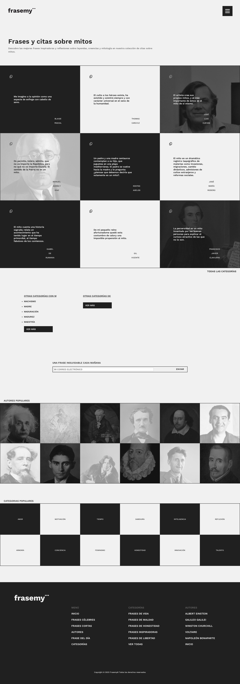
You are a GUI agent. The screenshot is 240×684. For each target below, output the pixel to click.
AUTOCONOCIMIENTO (220, 81)
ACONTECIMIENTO (63, 211)
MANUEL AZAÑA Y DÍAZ (57, 186)
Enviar (180, 369)
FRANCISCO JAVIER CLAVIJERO (214, 253)
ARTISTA (221, 76)
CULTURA (67, 144)
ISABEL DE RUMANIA (50, 253)
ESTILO (145, 215)
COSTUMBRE (145, 211)
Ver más (31, 329)
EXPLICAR (226, 211)
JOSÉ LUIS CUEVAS (206, 118)
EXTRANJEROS (223, 148)
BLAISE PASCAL (58, 121)
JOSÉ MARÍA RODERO (211, 186)
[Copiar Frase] (11, 77)
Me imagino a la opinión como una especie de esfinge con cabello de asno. (33, 99)
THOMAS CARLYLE (136, 121)
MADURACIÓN (31, 311)
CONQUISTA (145, 76)
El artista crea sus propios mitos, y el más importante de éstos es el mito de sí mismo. (187, 99)
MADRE (28, 306)
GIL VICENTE (135, 255)
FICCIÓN (146, 148)
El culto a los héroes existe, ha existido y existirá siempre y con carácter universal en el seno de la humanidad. (112, 99)
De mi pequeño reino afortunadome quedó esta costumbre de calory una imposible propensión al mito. (110, 234)
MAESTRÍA (29, 322)
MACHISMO (30, 301)
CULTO (145, 81)
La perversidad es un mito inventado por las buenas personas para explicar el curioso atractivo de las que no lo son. (188, 234)
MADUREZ (29, 317)
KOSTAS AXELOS (136, 188)
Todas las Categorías (221, 271)
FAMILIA (146, 144)
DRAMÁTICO (224, 144)
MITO (66, 81)
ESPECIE (67, 76)
